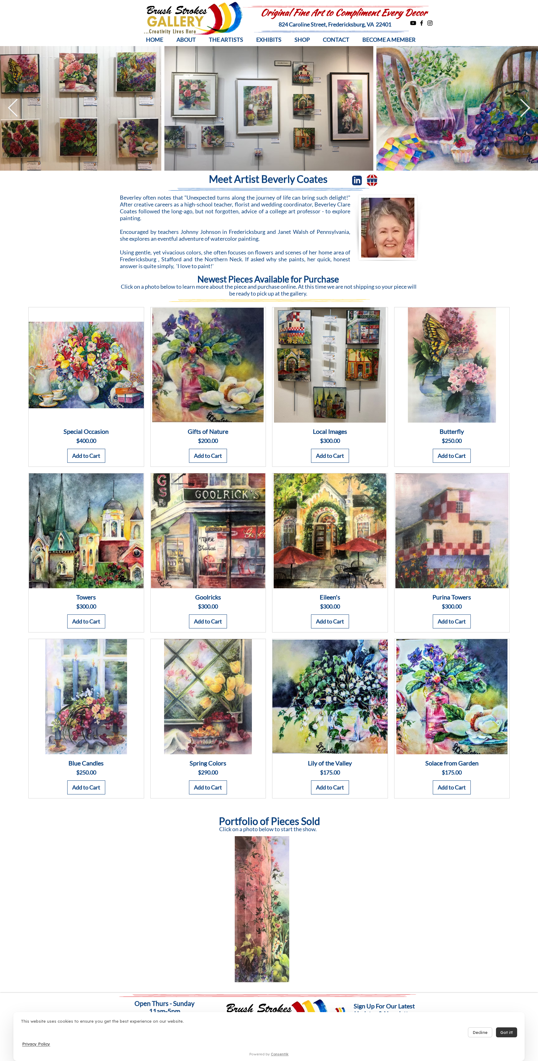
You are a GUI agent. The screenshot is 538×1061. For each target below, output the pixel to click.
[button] (186, 40)
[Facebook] (421, 23)
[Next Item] (525, 108)
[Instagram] (430, 23)
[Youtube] (413, 23)
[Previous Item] (13, 108)
